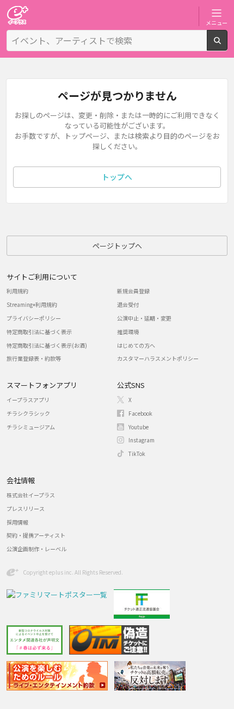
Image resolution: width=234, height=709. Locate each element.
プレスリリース (26, 508)
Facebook (140, 413)
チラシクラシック (28, 413)
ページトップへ (117, 246)
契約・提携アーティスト (36, 535)
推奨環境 (128, 332)
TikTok (136, 453)
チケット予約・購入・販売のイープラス (17, 14)
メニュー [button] (216, 22)
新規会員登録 (133, 291)
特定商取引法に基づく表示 (39, 332)
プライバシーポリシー (34, 318)
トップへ (117, 176)
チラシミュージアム (31, 427)
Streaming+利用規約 (32, 304)
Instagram (141, 440)
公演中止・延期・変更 (144, 318)
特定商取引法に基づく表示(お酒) (47, 345)
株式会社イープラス (31, 495)
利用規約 (17, 291)
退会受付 (128, 304)
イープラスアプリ (28, 400)
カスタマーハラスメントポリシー (158, 358)
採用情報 (17, 522)
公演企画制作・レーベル (36, 549)
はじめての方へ (136, 345)
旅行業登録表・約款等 (34, 358)
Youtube (138, 427)
